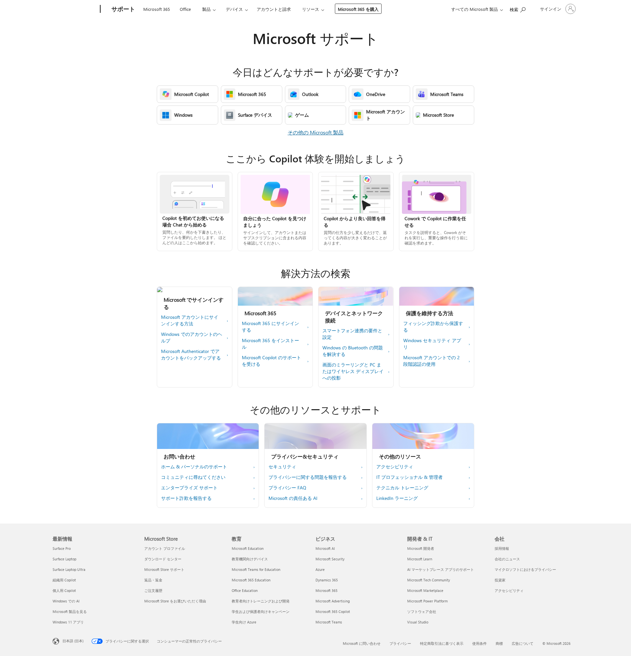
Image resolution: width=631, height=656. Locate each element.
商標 (499, 643)
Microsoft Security (330, 558)
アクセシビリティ (509, 590)
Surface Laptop (64, 558)
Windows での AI (66, 600)
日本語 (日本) (72, 640)
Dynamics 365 (327, 579)
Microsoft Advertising (333, 600)
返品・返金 (153, 579)
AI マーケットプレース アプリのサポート (440, 569)
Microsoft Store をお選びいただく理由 (175, 600)
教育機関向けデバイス (250, 558)
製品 (206, 9)
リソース (310, 9)
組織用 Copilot (64, 579)
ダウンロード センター (162, 558)
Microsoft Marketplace (425, 590)
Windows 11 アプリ (68, 622)
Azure (320, 569)
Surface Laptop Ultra (69, 569)
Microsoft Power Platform (427, 600)
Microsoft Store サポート (164, 569)
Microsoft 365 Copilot (333, 611)
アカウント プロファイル (164, 548)
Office (185, 9)
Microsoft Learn (419, 558)
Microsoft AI (325, 548)
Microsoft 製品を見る (70, 611)
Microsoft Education (248, 548)
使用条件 (479, 643)
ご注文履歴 (153, 590)
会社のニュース (507, 558)
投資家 (500, 579)
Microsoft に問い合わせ (362, 643)
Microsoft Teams (329, 622)
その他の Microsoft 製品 (315, 132)
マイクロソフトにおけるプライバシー (525, 569)
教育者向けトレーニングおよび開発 (261, 600)
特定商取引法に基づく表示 (441, 643)
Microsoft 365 (156, 9)
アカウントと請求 (274, 9)
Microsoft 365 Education (251, 579)
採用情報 (502, 548)
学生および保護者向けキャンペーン (261, 611)
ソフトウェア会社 (421, 611)
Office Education (245, 590)
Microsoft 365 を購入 (358, 9)
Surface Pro (62, 548)
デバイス (234, 9)
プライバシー (400, 643)
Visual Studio (417, 622)
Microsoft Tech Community (428, 579)
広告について (522, 643)
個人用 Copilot (64, 590)
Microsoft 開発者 (420, 548)
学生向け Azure (244, 622)
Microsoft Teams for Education (256, 569)
